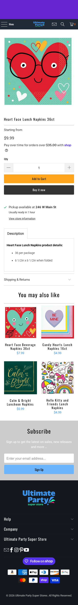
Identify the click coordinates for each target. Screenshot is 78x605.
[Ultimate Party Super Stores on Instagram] (16, 549)
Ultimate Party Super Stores (31, 595)
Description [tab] (15, 234)
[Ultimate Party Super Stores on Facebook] (11, 549)
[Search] (63, 24)
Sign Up (39, 469)
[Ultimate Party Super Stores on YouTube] (26, 549)
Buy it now (39, 190)
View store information (22, 218)
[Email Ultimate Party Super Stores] (54, 24)
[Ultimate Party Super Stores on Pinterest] (21, 549)
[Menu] (2, 24)
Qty (6, 159)
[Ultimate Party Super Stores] (39, 24)
